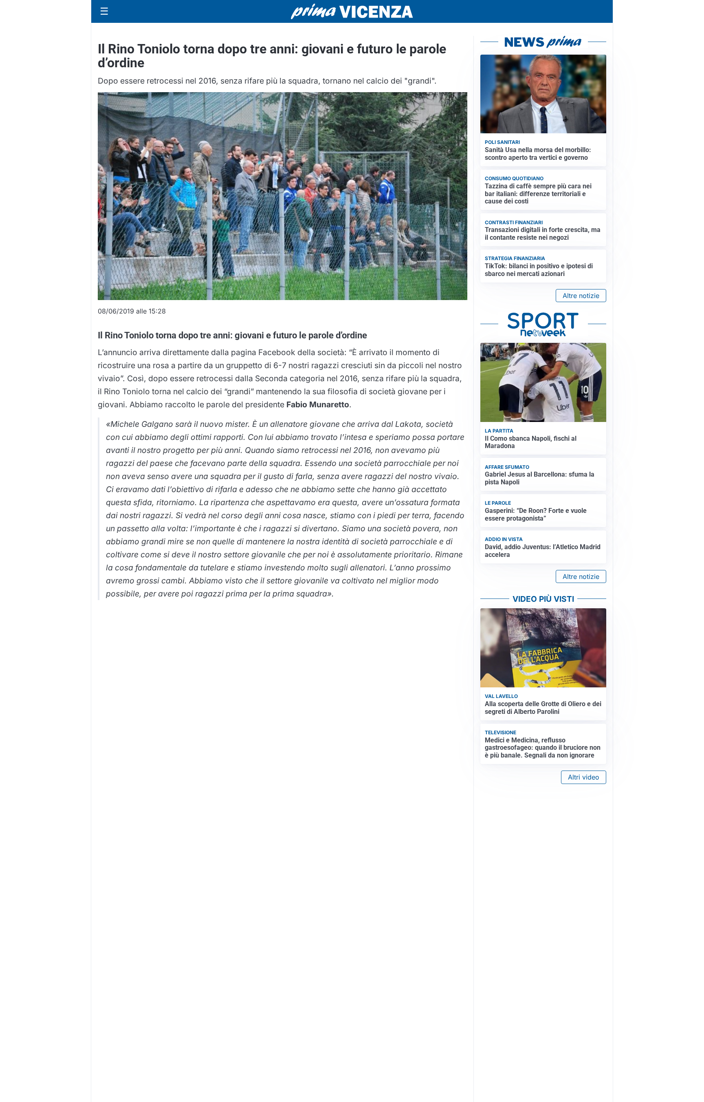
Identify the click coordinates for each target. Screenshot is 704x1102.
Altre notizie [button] (581, 296)
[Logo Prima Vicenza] (352, 11)
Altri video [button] (583, 777)
